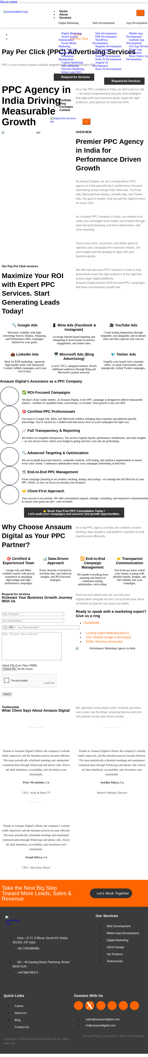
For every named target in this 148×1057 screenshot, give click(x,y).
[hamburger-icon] (140, 13)
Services (65, 17)
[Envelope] (72, 82)
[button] (74, 1055)
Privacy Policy (92, 1036)
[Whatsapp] (82, 82)
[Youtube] (134, 1005)
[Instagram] (100, 1005)
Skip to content (8, 1)
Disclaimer (110, 1036)
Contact (64, 110)
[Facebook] (78, 1005)
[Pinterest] (123, 1005)
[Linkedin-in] (112, 1005)
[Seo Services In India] (89, 1005)
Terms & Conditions (131, 1036)
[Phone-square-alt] (63, 82)
